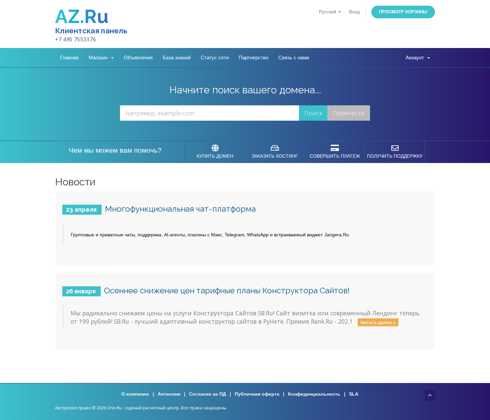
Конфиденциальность (314, 394)
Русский (328, 11)
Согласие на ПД (207, 394)
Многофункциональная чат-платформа (180, 209)
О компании (135, 394)
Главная (69, 57)
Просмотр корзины (403, 11)
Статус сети (215, 57)
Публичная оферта (257, 394)
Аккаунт (416, 57)
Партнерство (253, 57)
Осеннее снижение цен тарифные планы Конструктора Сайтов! (227, 290)
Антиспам (169, 394)
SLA (353, 394)
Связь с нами (293, 57)
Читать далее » (378, 322)
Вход (354, 11)
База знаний (177, 57)
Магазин (99, 57)
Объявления (138, 57)
